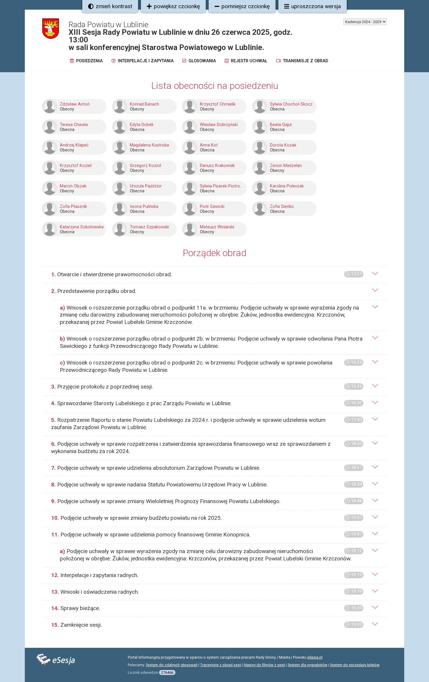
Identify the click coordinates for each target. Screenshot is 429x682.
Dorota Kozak (283, 145)
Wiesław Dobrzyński (219, 124)
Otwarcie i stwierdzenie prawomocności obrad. (206, 274)
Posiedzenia (89, 60)
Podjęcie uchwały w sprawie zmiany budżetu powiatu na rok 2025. (206, 517)
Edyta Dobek (142, 124)
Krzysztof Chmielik (218, 104)
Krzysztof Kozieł (76, 165)
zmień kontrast (114, 6)
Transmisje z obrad (305, 60)
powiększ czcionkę (177, 6)
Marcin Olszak (73, 186)
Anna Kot (209, 145)
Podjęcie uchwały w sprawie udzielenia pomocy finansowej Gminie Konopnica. (206, 534)
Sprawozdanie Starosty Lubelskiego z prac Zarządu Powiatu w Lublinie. (206, 403)
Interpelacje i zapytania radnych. (206, 575)
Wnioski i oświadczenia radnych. (206, 591)
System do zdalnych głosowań (172, 665)
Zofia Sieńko (282, 206)
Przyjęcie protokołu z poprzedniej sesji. (206, 386)
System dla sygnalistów (307, 665)
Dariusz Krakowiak (217, 165)
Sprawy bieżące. (206, 608)
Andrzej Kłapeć (74, 145)
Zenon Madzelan (286, 165)
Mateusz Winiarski (217, 227)
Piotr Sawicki (212, 206)
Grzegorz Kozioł (145, 165)
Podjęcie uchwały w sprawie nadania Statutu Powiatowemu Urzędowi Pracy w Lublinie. (206, 484)
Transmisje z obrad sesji (220, 665)
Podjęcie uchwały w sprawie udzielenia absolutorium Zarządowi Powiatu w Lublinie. (206, 468)
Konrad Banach (144, 104)
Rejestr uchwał (248, 60)
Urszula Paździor (146, 186)
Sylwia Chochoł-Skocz (291, 104)
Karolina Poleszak (287, 186)
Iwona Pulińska (144, 206)
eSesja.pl (314, 657)
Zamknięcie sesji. (206, 624)
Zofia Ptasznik (73, 206)
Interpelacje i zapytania (145, 60)
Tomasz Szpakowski (149, 227)
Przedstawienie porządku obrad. (93, 291)
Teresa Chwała (74, 124)
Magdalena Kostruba (149, 145)
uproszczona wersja (316, 6)
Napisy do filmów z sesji (264, 665)
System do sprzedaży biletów (355, 665)
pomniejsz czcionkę (246, 6)
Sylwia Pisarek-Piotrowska (222, 186)
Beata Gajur (281, 124)
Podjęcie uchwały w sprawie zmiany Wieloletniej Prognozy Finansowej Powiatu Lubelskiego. (206, 501)
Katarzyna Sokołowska (82, 227)
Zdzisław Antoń (75, 104)
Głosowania (201, 60)
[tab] (214, 275)
